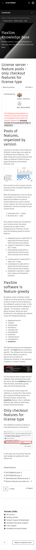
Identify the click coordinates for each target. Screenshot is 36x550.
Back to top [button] (5, 542)
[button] (5, 489)
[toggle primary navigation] (4, 3)
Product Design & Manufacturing (17, 18)
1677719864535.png (13, 472)
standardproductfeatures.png (17, 478)
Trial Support (11, 525)
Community (6, 12)
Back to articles (8, 87)
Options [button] (28, 87)
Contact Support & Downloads (17, 520)
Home (3, 18)
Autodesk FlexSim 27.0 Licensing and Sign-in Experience (17, 122)
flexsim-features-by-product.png (18, 481)
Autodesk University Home (16, 528)
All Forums (10, 514)
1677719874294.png (13, 475)
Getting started (12, 517)
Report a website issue (23, 542)
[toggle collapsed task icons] (25, 3)
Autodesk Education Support (17, 523)
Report (30, 488)
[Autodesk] (11, 3)
